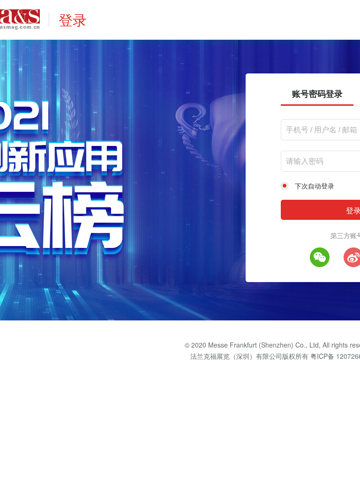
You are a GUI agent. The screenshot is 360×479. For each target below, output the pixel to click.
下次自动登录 (314, 185)
